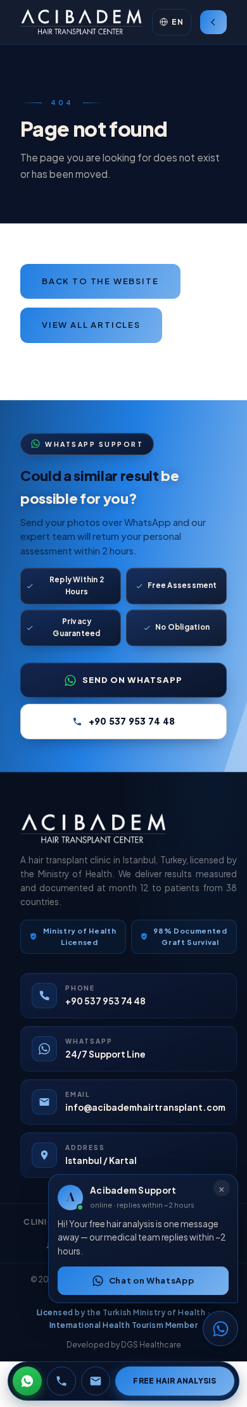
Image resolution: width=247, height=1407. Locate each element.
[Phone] (61, 1381)
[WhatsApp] (27, 1381)
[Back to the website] (213, 22)
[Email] (95, 1381)
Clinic (38, 1221)
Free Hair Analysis (174, 1380)
